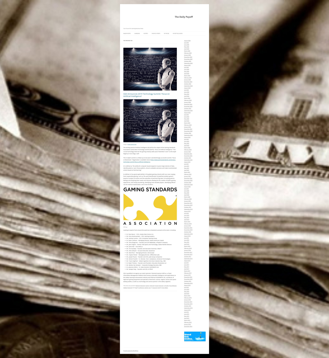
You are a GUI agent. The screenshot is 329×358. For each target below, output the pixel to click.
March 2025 (187, 75)
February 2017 (187, 273)
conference (141, 288)
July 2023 (186, 114)
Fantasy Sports (156, 33)
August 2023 (187, 112)
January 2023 (187, 127)
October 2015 (187, 306)
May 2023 (186, 119)
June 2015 (186, 314)
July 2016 (186, 287)
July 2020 (186, 188)
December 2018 (188, 228)
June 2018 (186, 240)
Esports (146, 33)
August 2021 (187, 162)
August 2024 (187, 88)
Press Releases (172, 285)
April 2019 (186, 219)
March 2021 (187, 172)
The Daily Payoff (184, 16)
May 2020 (186, 193)
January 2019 (187, 225)
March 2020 (187, 197)
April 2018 (186, 244)
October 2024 (187, 84)
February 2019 (187, 223)
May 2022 (186, 143)
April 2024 (186, 96)
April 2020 (186, 195)
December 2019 (188, 203)
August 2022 (187, 137)
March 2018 (187, 246)
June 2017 (186, 265)
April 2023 (186, 121)
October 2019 (187, 207)
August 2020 (187, 186)
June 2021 (186, 166)
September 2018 (188, 234)
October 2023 (187, 108)
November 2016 (188, 279)
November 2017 (188, 254)
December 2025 (188, 57)
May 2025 (186, 71)
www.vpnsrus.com (132, 144)
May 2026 (186, 47)
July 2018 (186, 238)
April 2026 (186, 49)
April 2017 (186, 269)
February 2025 (187, 77)
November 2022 (188, 131)
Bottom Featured (140, 285)
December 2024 (188, 82)
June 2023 (186, 116)
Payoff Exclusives (178, 33)
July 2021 (186, 164)
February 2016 (187, 297)
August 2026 (187, 40)
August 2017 (187, 260)
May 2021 (186, 168)
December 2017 (188, 252)
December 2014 (188, 326)
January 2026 (187, 55)
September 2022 (188, 135)
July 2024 (186, 90)
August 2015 (187, 310)
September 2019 (188, 209)
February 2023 (187, 125)
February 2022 (187, 149)
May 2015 (186, 316)
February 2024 (187, 100)
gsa (150, 288)
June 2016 (186, 289)
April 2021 (186, 170)
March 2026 (187, 51)
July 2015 (186, 312)
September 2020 (188, 184)
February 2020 (187, 199)
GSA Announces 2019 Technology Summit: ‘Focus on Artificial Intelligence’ (146, 95)
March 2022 (187, 147)
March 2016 (187, 295)
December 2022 (188, 129)
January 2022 (187, 151)
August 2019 (187, 211)
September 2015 (188, 308)
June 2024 (186, 92)
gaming (146, 288)
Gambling (137, 33)
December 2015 (188, 302)
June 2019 (186, 215)
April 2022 (186, 145)
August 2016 (187, 285)
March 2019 (187, 221)
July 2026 (186, 42)
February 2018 (187, 248)
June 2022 (186, 141)
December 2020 (188, 178)
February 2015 (187, 322)
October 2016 (187, 281)
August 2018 (187, 236)
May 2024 (186, 94)
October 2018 (187, 232)
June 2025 (186, 69)
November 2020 (188, 180)
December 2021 (188, 153)
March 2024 (187, 98)
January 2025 (187, 79)
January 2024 (187, 102)
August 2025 (187, 65)
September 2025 (188, 63)
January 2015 (187, 324)
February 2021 (187, 174)
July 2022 (186, 139)
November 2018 (188, 230)
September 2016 (188, 283)
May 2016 (186, 291)
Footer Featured (159, 285)
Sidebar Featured (127, 288)
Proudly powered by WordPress (130, 350)
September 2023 (188, 110)
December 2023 (188, 104)
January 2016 (187, 300)
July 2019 (186, 213)
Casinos (147, 285)
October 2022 (187, 133)
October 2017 (187, 256)
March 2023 (187, 123)
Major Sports (127, 33)
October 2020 (187, 182)
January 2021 (187, 176)
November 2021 (188, 156)
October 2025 (187, 61)
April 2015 (186, 318)
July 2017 (186, 262)
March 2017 (187, 271)
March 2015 (187, 320)
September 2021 (188, 160)
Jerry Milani (165, 288)
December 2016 (188, 277)
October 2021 (187, 158)
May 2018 (186, 242)
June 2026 (186, 44)
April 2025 (186, 73)
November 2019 (188, 205)
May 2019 (186, 217)
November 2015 (188, 304)
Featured (152, 285)
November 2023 (188, 106)
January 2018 (187, 250)
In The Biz (166, 33)
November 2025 (188, 59)
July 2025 (186, 67)
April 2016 (186, 293)
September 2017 (188, 258)
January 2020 (187, 201)
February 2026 (187, 53)
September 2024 (188, 86)
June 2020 (186, 191)
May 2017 (186, 267)
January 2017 (187, 275)
